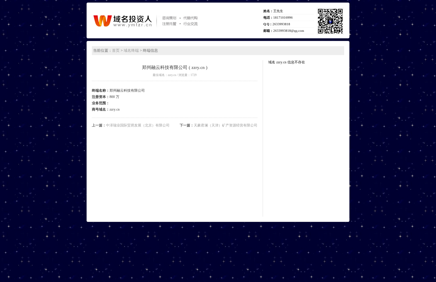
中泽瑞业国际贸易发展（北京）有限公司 (138, 125)
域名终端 (131, 50)
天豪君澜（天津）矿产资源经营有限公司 (225, 125)
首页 (116, 50)
